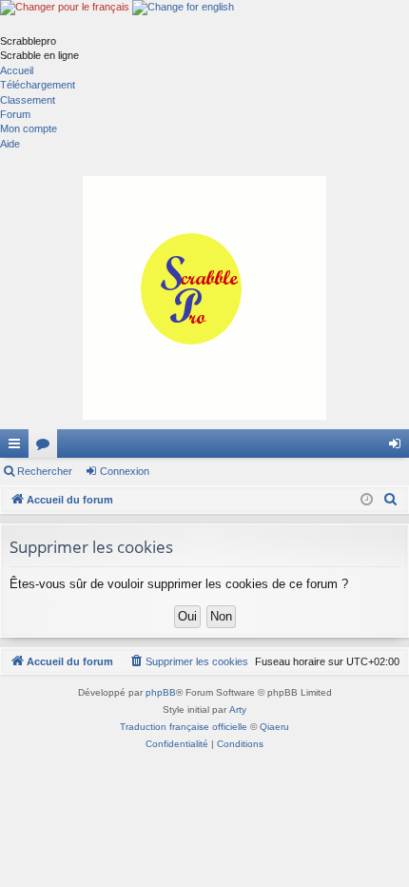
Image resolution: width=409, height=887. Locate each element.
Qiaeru (274, 726)
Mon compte (28, 128)
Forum (15, 114)
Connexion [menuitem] (398, 447)
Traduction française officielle (183, 726)
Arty (237, 709)
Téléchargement (37, 84)
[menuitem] (390, 499)
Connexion (124, 471)
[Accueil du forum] (204, 298)
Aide (10, 143)
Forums (46, 447)
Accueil (16, 70)
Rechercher (44, 471)
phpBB (161, 692)
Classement (27, 100)
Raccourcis (18, 447)
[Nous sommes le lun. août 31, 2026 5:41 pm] (366, 500)
